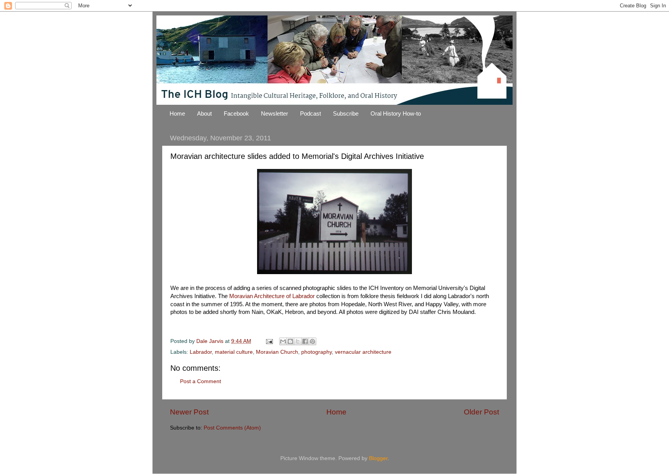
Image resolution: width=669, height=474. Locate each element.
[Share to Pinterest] (312, 341)
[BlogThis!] (290, 341)
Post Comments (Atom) (232, 428)
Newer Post (189, 412)
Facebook (236, 113)
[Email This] (283, 341)
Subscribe (346, 113)
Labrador (201, 352)
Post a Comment (200, 381)
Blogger (378, 458)
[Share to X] (298, 341)
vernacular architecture (363, 352)
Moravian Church (277, 352)
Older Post (481, 412)
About (204, 113)
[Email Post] (268, 341)
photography (316, 352)
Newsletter (274, 113)
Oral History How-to (396, 113)
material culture (234, 352)
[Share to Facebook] (305, 341)
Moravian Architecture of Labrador (272, 296)
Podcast (310, 113)
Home (177, 113)
